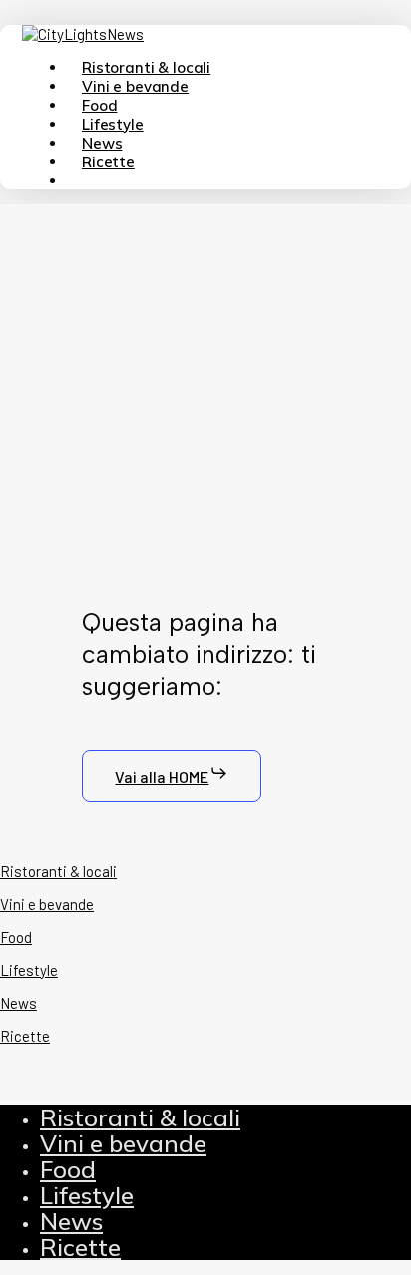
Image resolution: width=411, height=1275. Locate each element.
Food (68, 1169)
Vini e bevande (123, 1143)
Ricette (80, 1247)
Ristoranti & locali (140, 1117)
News (71, 1221)
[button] (171, 776)
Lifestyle (87, 1195)
